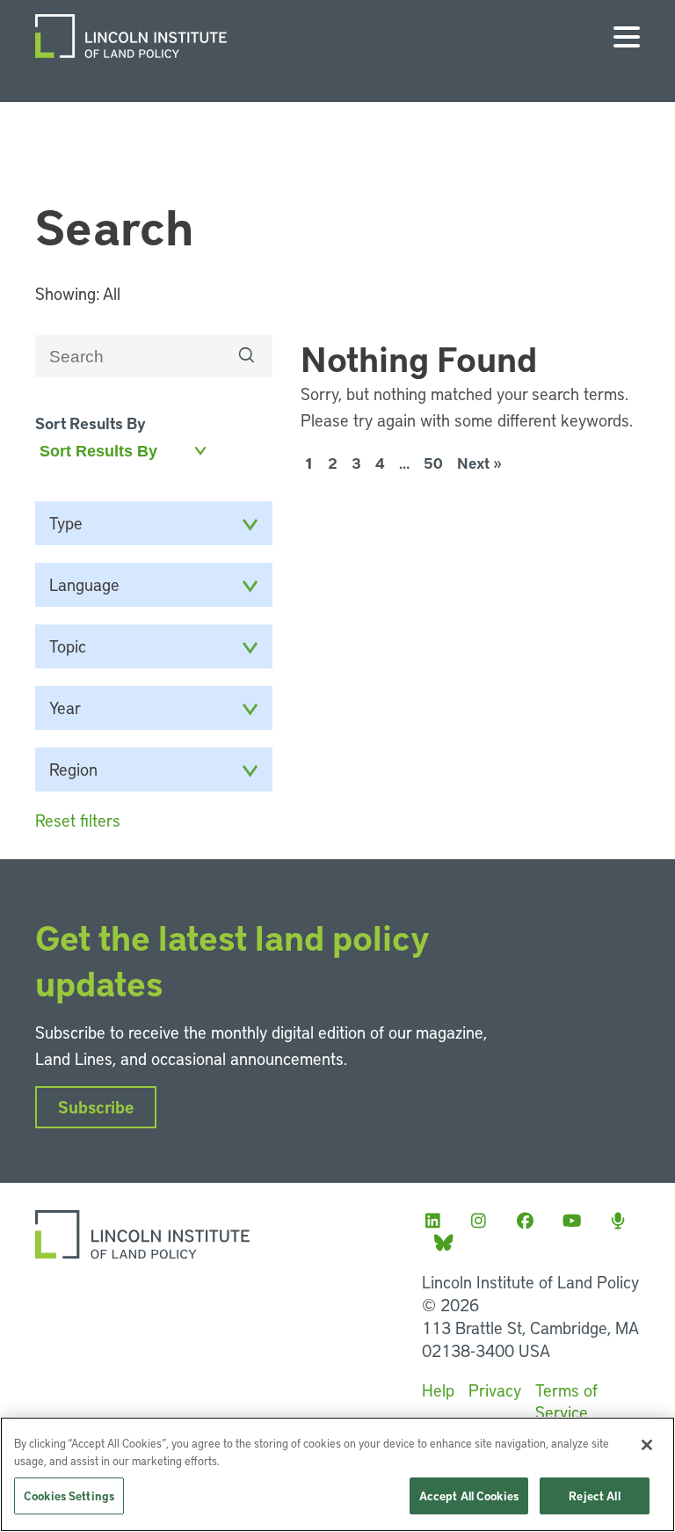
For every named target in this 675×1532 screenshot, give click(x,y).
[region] (337, 1474)
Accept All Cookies (469, 1495)
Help (438, 1390)
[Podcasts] (623, 1220)
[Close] (647, 1445)
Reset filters (77, 820)
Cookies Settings (69, 1495)
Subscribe (96, 1107)
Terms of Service (566, 1401)
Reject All (594, 1495)
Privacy (494, 1390)
